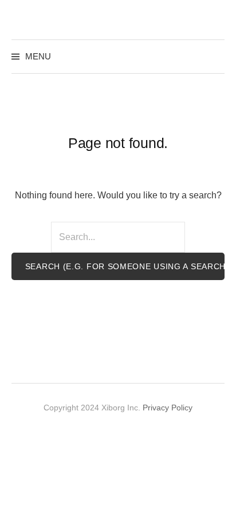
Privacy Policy (167, 407)
